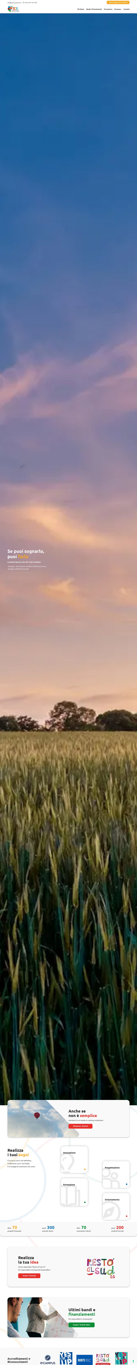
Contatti (127, 9)
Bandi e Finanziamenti (94, 9)
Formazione (108, 9)
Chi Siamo (80, 9)
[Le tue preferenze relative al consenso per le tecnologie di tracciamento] (133, 1361)
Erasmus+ (118, 9)
